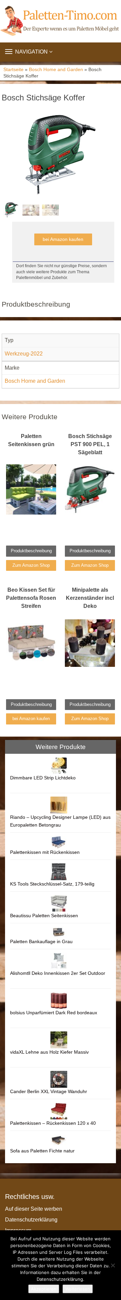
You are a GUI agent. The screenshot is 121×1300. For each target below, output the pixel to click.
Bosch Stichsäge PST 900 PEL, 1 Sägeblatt (90, 444)
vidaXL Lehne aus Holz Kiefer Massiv (49, 1052)
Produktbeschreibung (31, 550)
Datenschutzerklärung (31, 1219)
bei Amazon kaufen (63, 239)
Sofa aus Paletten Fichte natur (42, 1150)
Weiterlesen (77, 1289)
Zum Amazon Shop (31, 565)
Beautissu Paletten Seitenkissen (44, 915)
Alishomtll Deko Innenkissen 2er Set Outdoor (57, 973)
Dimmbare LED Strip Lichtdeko (43, 777)
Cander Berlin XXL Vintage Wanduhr (48, 1091)
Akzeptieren (43, 1289)
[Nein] (112, 1265)
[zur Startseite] (60, 21)
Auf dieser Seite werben (33, 1209)
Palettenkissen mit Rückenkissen (45, 852)
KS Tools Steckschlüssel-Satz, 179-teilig (52, 884)
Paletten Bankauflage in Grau (41, 941)
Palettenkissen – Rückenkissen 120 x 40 (53, 1123)
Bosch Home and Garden (56, 69)
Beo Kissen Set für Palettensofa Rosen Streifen (31, 598)
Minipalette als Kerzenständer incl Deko (90, 598)
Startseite (13, 69)
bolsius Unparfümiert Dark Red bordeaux (53, 1012)
